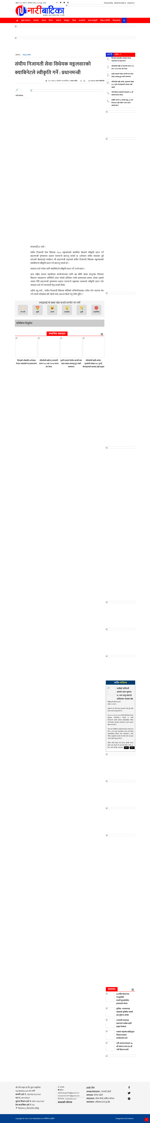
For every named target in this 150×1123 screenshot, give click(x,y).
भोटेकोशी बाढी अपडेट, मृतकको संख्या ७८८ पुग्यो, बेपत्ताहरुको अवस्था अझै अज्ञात (122, 84)
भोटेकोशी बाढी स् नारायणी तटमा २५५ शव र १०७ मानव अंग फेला (122, 67)
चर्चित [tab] (117, 54)
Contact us (130, 3)
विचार (51, 20)
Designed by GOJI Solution (124, 1118)
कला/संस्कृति (92, 20)
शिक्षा (74, 20)
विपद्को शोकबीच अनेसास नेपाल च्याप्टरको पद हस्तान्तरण (121, 59)
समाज (44, 20)
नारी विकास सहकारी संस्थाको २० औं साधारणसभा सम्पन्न (122, 93)
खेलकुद (66, 20)
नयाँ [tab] (108, 54)
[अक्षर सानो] (81, 80)
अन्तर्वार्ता (82, 20)
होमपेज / (18, 55)
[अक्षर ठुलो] (84, 80)
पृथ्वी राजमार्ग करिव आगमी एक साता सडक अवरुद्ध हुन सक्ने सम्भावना (122, 75)
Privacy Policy (108, 3)
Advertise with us (120, 3)
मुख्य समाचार (25, 20)
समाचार (36, 20)
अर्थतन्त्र (58, 20)
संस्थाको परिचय (65, 1102)
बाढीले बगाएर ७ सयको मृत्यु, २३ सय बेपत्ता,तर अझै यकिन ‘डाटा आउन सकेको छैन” (122, 103)
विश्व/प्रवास (116, 20)
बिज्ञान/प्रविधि (105, 20)
